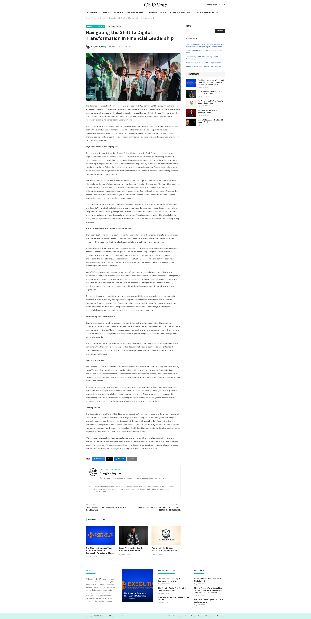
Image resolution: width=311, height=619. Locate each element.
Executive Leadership (113, 12)
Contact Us (177, 616)
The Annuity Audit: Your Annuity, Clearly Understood (202, 57)
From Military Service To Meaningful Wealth (203, 63)
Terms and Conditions (206, 616)
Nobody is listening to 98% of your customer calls (208, 601)
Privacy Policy (190, 616)
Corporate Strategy (156, 12)
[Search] (224, 12)
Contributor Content (114, 26)
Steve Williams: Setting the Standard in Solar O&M (204, 51)
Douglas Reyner (97, 47)
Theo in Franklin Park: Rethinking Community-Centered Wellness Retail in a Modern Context (208, 590)
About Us (167, 616)
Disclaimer (221, 616)
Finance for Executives (207, 12)
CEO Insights (93, 12)
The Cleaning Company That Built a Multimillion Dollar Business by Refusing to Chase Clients (205, 45)
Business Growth (135, 12)
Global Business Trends (180, 12)
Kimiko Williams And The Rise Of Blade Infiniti (204, 66)
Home (88, 18)
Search (220, 31)
